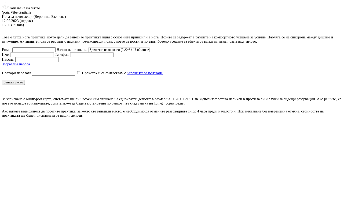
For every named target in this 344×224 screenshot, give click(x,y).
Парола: (8, 59)
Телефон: (62, 54)
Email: (6, 50)
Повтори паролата (16, 73)
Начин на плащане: (72, 50)
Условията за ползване (145, 73)
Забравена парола (16, 64)
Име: (6, 54)
